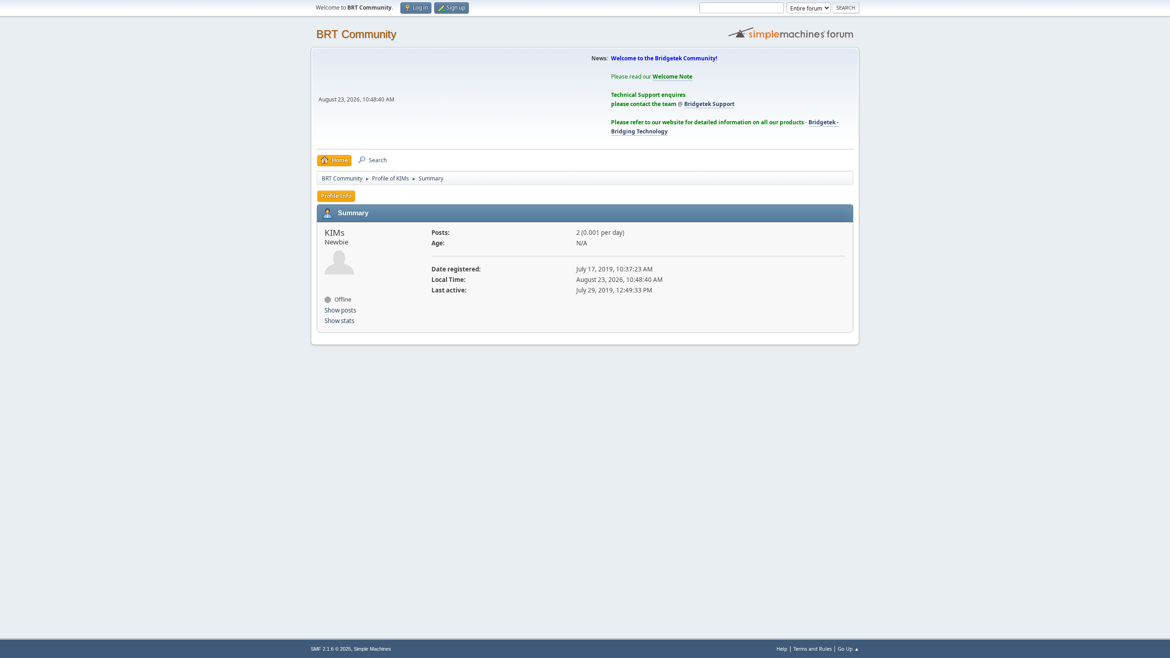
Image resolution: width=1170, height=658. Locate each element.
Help (781, 648)
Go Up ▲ (848, 648)
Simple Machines (372, 649)
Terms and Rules (812, 648)
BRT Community (356, 34)
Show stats (339, 321)
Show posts (340, 310)
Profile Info (336, 196)
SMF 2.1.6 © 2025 (331, 649)
